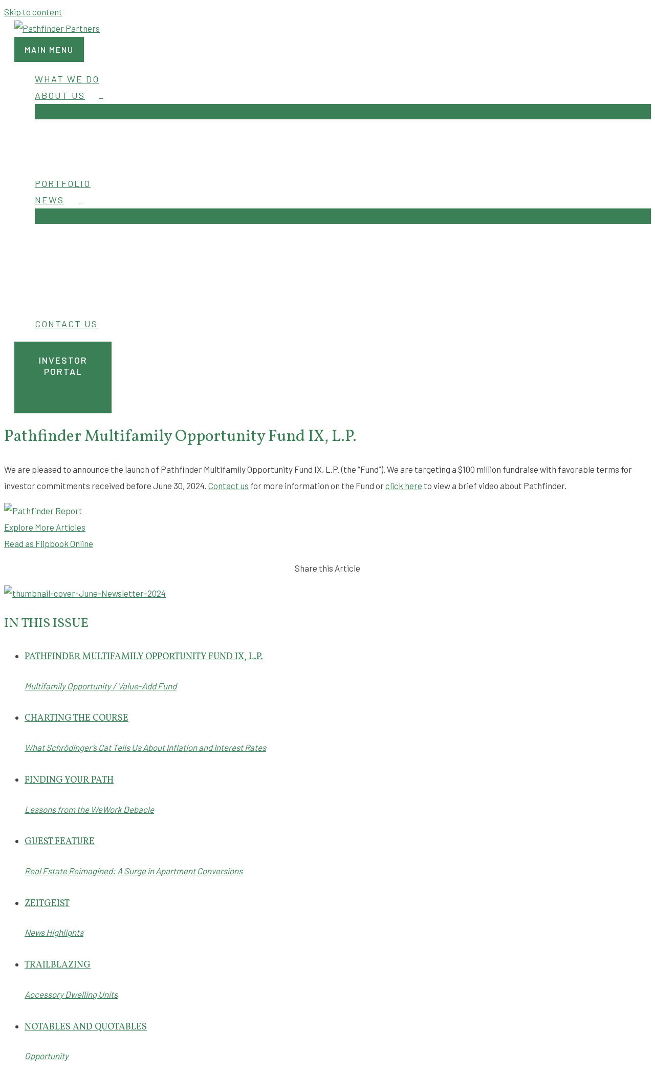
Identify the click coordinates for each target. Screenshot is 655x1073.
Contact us (228, 485)
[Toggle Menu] (343, 111)
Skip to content (33, 12)
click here (403, 485)
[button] (332, 377)
